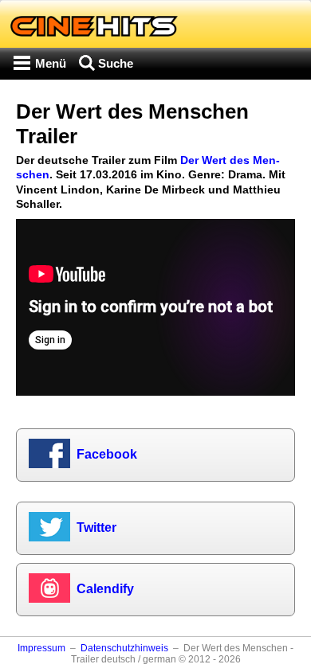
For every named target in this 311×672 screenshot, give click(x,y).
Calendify (105, 589)
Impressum (41, 648)
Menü (50, 63)
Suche (115, 63)
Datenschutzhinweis (124, 648)
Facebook (107, 454)
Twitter (96, 527)
